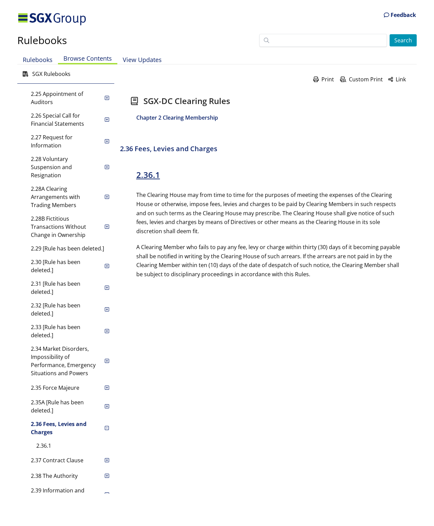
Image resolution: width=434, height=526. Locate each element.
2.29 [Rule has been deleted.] (67, 248)
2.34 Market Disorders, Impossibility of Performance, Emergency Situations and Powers (63, 361)
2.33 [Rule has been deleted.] (55, 331)
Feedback (402, 15)
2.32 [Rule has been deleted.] (55, 309)
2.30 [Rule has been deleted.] (55, 266)
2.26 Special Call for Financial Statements (57, 119)
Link (401, 79)
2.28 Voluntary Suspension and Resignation (51, 167)
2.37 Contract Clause (57, 460)
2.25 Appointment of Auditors (57, 98)
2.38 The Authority (54, 476)
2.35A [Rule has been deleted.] (57, 406)
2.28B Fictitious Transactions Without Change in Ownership (58, 227)
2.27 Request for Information (52, 141)
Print (327, 79)
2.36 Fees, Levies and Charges (58, 428)
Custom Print (366, 79)
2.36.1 (43, 445)
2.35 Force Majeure (55, 387)
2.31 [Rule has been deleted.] (55, 288)
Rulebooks (42, 40)
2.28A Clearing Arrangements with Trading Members (55, 197)
